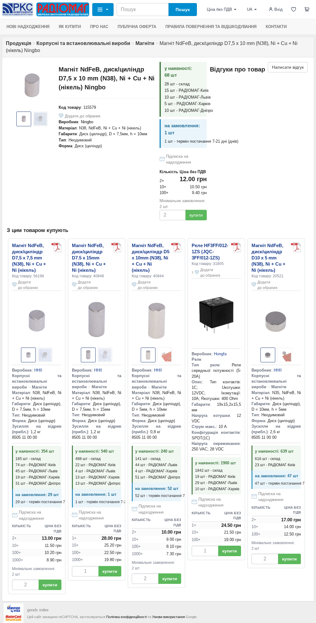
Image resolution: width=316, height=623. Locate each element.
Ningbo (87, 122)
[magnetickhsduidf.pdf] (56, 247)
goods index (38, 610)
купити (196, 215)
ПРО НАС (99, 26)
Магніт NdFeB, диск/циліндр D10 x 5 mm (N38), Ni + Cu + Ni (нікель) (268, 258)
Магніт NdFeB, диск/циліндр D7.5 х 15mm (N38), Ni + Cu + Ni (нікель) (89, 258)
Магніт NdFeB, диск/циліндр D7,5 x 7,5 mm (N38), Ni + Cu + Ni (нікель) (29, 258)
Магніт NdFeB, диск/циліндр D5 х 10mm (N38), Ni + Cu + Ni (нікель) (150, 258)
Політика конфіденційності (126, 617)
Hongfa (220, 354)
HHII (38, 370)
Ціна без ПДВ (219, 9)
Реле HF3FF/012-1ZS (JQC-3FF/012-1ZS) (210, 251)
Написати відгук (288, 67)
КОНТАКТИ (276, 26)
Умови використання (168, 617)
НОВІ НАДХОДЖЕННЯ (27, 26)
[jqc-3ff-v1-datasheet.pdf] (236, 247)
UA (249, 9)
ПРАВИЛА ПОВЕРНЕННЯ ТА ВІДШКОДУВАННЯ (210, 26)
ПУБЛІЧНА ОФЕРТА (137, 26)
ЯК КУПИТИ (70, 26)
